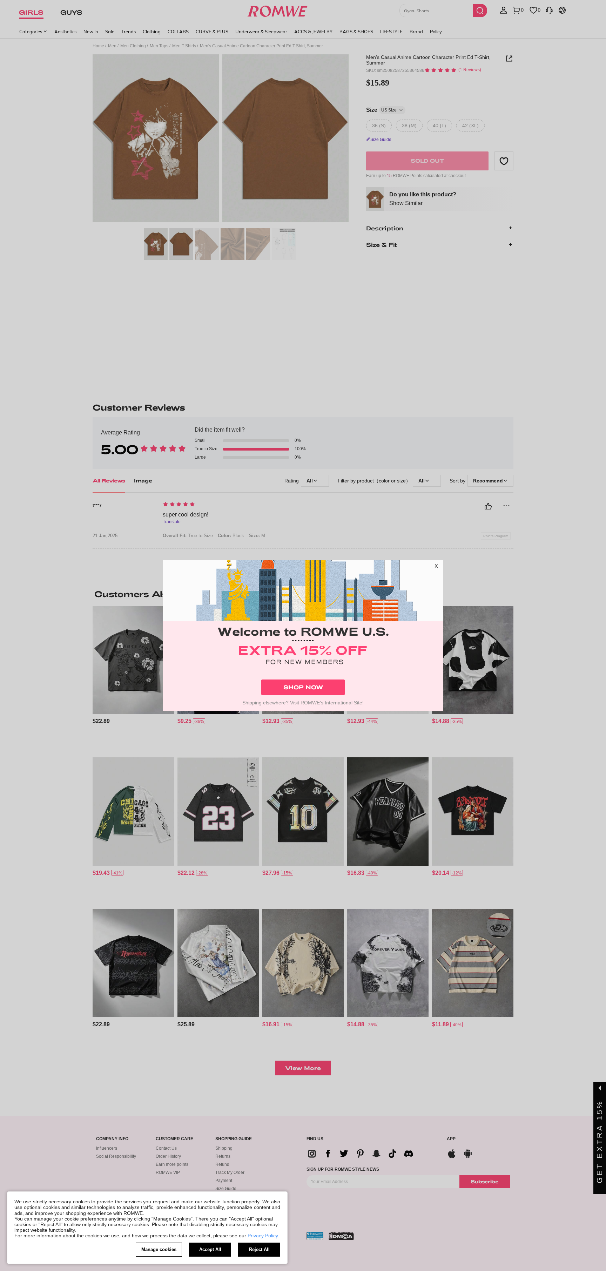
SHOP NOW (303, 687)
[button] (436, 567)
